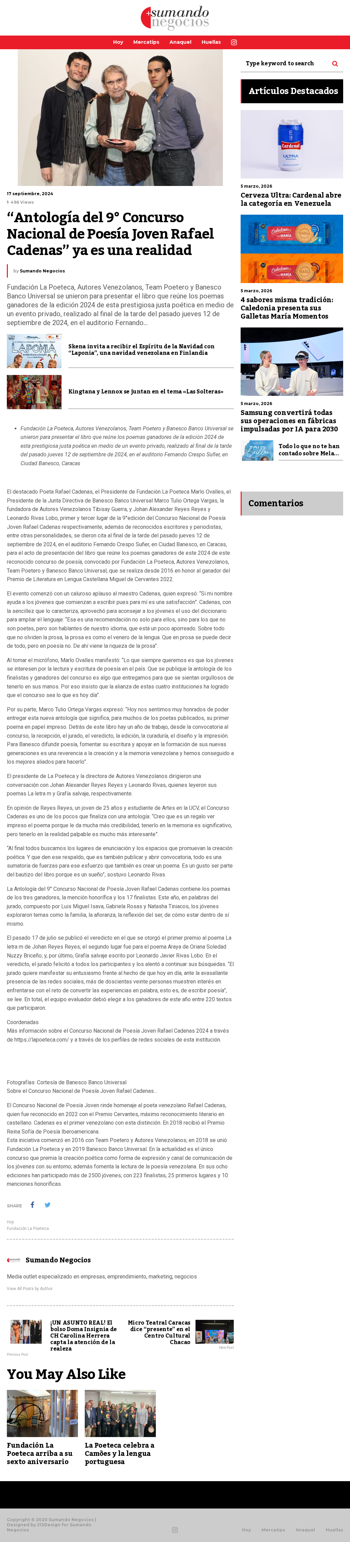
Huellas (211, 42)
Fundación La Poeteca (28, 1228)
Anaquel (180, 42)
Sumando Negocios (42, 270)
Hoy (118, 42)
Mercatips (146, 42)
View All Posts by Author (30, 1288)
